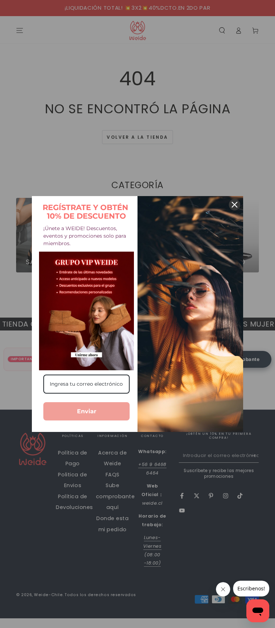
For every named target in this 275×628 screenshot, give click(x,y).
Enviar (86, 411)
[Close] (234, 204)
